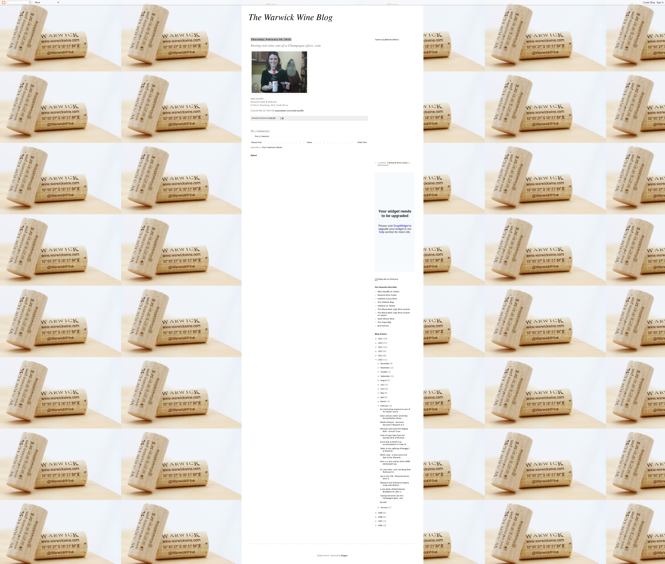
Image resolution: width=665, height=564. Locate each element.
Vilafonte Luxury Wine (387, 299)
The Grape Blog (384, 322)
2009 (380, 513)
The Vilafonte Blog (386, 302)
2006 (380, 526)
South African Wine (386, 319)
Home (309, 142)
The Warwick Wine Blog (291, 16)
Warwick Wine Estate (398, 163)
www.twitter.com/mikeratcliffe (289, 111)
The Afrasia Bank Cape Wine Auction (394, 309)
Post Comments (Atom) (272, 147)
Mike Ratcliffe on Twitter (388, 292)
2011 (380, 356)
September (385, 376)
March (383, 402)
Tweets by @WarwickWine (387, 40)
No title (383, 502)
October (384, 372)
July (382, 385)
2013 (380, 347)
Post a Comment (262, 136)
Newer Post (256, 142)
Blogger (344, 556)
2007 (380, 521)
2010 (380, 360)
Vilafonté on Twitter (386, 306)
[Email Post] (282, 118)
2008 (380, 517)
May (382, 393)
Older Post (362, 142)
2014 (380, 343)
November (385, 368)
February (384, 406)
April (382, 397)
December (385, 364)
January (384, 508)
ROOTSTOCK (383, 326)
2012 (380, 351)
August (383, 380)
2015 (380, 339)
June (382, 389)
